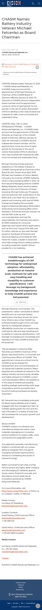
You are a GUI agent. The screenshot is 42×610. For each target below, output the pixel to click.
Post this (22, 302)
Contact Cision (21, 582)
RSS (22, 603)
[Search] (39, 3)
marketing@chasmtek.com (15, 552)
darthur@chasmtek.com (13, 530)
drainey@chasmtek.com (13, 518)
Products (21, 585)
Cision (24, 607)
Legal (8, 603)
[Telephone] (33, 3)
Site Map (15, 603)
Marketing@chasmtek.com (15, 506)
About (21, 587)
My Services (20, 589)
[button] (21, 65)
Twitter (5, 558)
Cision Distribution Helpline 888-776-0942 (21, 595)
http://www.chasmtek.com (15, 491)
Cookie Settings (30, 603)
